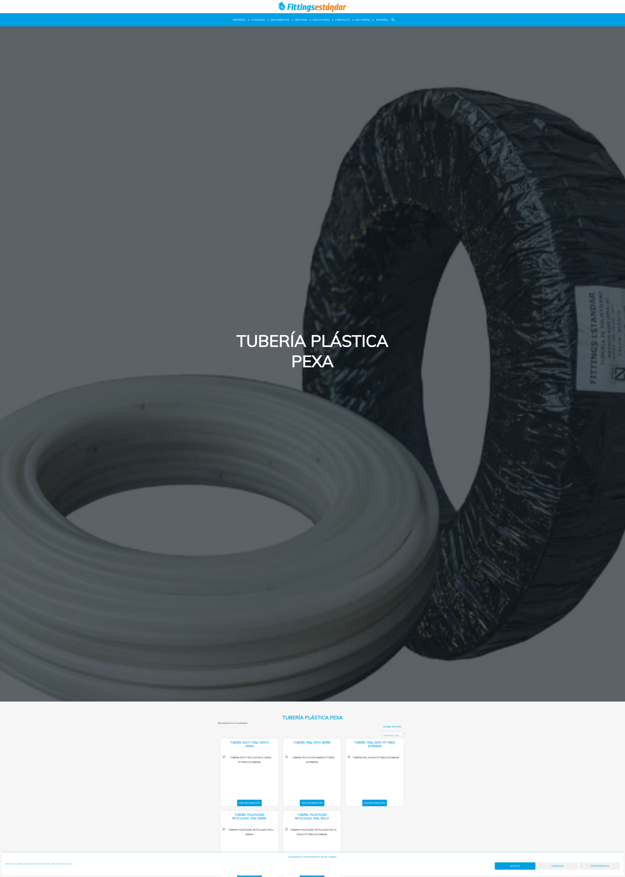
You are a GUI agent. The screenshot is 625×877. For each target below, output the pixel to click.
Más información (249, 803)
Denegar (557, 866)
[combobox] (393, 733)
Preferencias (599, 866)
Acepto (515, 866)
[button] (393, 19)
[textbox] (393, 735)
